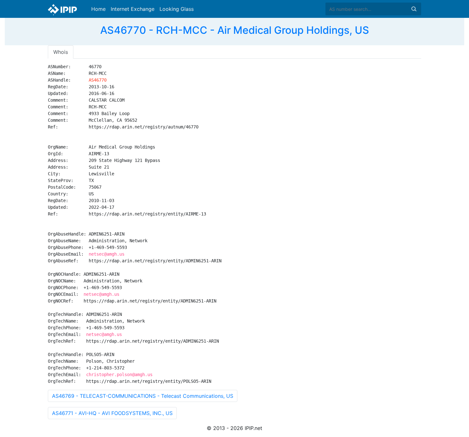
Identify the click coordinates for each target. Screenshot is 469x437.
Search (413, 8)
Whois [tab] (60, 52)
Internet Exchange (132, 9)
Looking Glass (177, 9)
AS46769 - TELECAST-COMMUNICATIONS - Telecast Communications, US (142, 396)
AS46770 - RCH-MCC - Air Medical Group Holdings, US (234, 30)
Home (98, 9)
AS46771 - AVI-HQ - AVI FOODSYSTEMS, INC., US (112, 413)
